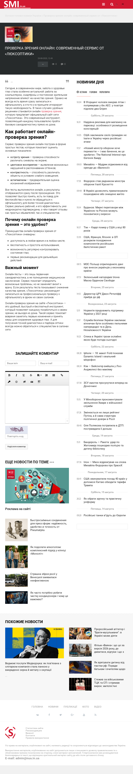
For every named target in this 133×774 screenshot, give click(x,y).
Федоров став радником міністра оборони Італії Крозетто (104, 183)
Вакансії (30, 733)
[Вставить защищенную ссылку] (9, 382)
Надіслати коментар (16, 446)
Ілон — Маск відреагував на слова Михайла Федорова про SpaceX (105, 464)
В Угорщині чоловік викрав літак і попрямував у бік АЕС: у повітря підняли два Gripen (104, 105)
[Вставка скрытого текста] (24, 382)
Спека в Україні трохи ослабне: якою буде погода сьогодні (103, 338)
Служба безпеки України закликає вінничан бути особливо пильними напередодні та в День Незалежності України (105, 325)
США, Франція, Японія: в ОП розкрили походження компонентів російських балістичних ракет (101, 242)
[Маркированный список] (53, 375)
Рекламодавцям (34, 730)
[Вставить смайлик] (16, 382)
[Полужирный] (9, 375)
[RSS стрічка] (116, 4)
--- (43, 64)
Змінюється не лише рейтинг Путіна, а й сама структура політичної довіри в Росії (101, 416)
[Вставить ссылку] (62, 375)
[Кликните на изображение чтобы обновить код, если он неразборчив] (37, 430)
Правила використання (37, 738)
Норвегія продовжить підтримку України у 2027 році (103, 312)
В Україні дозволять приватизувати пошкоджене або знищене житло (105, 192)
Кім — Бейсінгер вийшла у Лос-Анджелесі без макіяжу (103, 368)
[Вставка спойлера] (39, 382)
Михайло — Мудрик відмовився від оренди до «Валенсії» (105, 166)
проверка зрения (51, 111)
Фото (85, 706)
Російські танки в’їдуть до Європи (105, 515)
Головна (37, 706)
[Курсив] (16, 375)
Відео (97, 706)
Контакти (30, 735)
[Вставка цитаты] (32, 382)
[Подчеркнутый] (23, 375)
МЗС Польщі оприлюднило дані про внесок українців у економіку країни (104, 267)
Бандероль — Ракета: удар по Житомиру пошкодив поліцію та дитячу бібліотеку (103, 445)
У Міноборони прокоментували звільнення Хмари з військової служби (103, 403)
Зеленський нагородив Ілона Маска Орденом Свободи (101, 279)
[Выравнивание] (39, 375)
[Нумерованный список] (46, 375)
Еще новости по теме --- (29, 462)
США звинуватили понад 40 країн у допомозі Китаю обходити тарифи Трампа (105, 482)
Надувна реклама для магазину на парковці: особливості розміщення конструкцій (105, 125)
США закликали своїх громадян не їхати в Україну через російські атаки (105, 138)
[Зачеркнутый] (31, 375)
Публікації (70, 706)
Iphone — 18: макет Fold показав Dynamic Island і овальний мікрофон (103, 356)
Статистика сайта (34, 728)
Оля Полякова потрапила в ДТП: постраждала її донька (104, 427)
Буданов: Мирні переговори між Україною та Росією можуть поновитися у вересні (103, 211)
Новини (53, 706)
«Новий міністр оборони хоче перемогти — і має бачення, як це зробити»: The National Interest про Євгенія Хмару (105, 153)
